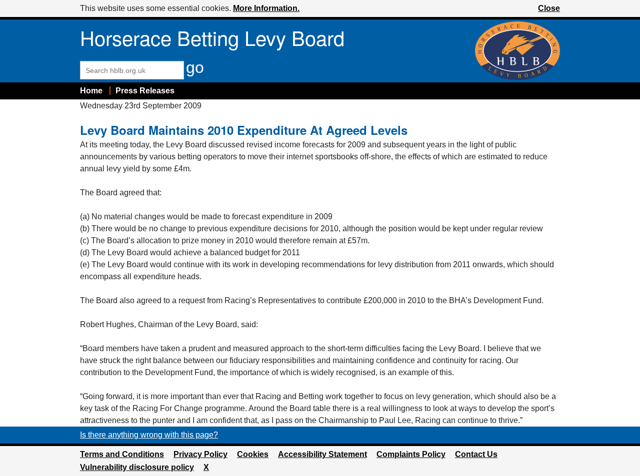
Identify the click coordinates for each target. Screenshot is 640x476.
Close (549, 8)
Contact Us (476, 454)
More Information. (266, 8)
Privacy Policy (201, 454)
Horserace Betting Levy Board (212, 37)
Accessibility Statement (322, 454)
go (195, 67)
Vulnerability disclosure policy (137, 467)
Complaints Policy (411, 454)
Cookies (252, 454)
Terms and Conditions (122, 454)
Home (91, 90)
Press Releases (145, 90)
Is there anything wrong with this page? (149, 435)
